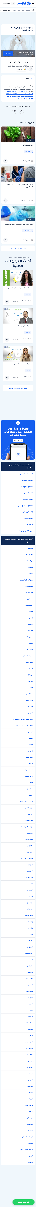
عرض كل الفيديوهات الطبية (18, 388)
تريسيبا (30, 934)
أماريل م (30, 947)
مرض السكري (16, 10)
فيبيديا (30, 998)
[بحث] (13, 3)
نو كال (31, 744)
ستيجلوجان (29, 586)
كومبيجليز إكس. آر (27, 858)
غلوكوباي (30, 1067)
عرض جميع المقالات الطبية (18, 248)
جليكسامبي (29, 605)
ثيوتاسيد (30, 649)
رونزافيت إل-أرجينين (26, 580)
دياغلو (31, 738)
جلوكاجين (30, 941)
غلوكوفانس (29, 953)
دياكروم (30, 548)
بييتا (31, 960)
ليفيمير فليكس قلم (26, 1149)
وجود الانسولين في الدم (25, 531)
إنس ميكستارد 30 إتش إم (24, 725)
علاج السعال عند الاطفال (22, 364)
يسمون (30, 795)
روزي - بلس (29, 700)
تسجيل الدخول (6, 3)
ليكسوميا (30, 890)
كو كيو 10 (30, 561)
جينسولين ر (29, 820)
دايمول (30, 1111)
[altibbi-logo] (24, 3)
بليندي (31, 668)
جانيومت (30, 852)
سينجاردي (29, 630)
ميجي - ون (29, 1055)
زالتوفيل (30, 611)
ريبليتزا (30, 706)
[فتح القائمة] (32, 3)
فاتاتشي (30, 687)
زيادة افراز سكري (27, 512)
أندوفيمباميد (29, 1042)
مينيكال (30, 675)
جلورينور (30, 814)
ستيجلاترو (29, 592)
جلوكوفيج (30, 1086)
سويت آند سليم (28, 656)
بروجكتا (30, 1162)
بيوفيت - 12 (29, 1036)
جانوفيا (30, 1029)
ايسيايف (30, 833)
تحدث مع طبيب (8, 53)
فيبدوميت (29, 991)
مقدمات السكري (27, 480)
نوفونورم (30, 871)
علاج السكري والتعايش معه (21, 326)
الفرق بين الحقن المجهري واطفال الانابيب (19, 224)
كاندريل (30, 985)
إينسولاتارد (29, 922)
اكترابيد (30, 1130)
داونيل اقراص (28, 1105)
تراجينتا (30, 896)
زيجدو (31, 618)
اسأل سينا (19, 441)
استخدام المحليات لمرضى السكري (19, 288)
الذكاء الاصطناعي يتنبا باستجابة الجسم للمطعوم (19, 186)
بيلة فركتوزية (29, 524)
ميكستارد (30, 1118)
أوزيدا (31, 1099)
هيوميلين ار (29, 808)
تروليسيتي (29, 972)
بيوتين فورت (29, 1048)
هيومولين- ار (29, 915)
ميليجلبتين (29, 554)
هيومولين (30, 909)
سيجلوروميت (28, 599)
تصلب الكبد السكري (26, 474)
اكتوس (30, 1080)
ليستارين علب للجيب (26, 801)
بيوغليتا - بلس (28, 877)
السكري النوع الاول (27, 486)
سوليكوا (30, 637)
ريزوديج (30, 928)
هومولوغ (30, 1124)
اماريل (31, 1093)
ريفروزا (31, 782)
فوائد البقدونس (27, 145)
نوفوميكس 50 (28, 732)
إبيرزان (31, 1004)
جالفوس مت (29, 839)
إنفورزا (31, 573)
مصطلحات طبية (26, 10)
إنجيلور (30, 751)
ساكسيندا (29, 1023)
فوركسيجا (29, 979)
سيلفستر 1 (29, 770)
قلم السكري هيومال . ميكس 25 (23, 719)
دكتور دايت (29, 662)
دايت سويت (29, 776)
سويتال (30, 681)
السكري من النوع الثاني (25, 505)
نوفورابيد (30, 1156)
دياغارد (31, 763)
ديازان (31, 1074)
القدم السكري (28, 493)
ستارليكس (29, 694)
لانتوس (30, 1143)
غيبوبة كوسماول (27, 499)
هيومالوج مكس (28, 903)
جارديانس (30, 966)
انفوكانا (30, 1010)
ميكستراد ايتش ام (27, 827)
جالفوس (30, 846)
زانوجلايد (30, 884)
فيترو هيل (29, 757)
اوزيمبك (30, 624)
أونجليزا (30, 865)
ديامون (30, 567)
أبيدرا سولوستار (28, 1137)
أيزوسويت (29, 713)
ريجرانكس (29, 1017)
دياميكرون (29, 1061)
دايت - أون (29, 789)
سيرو (31, 643)
